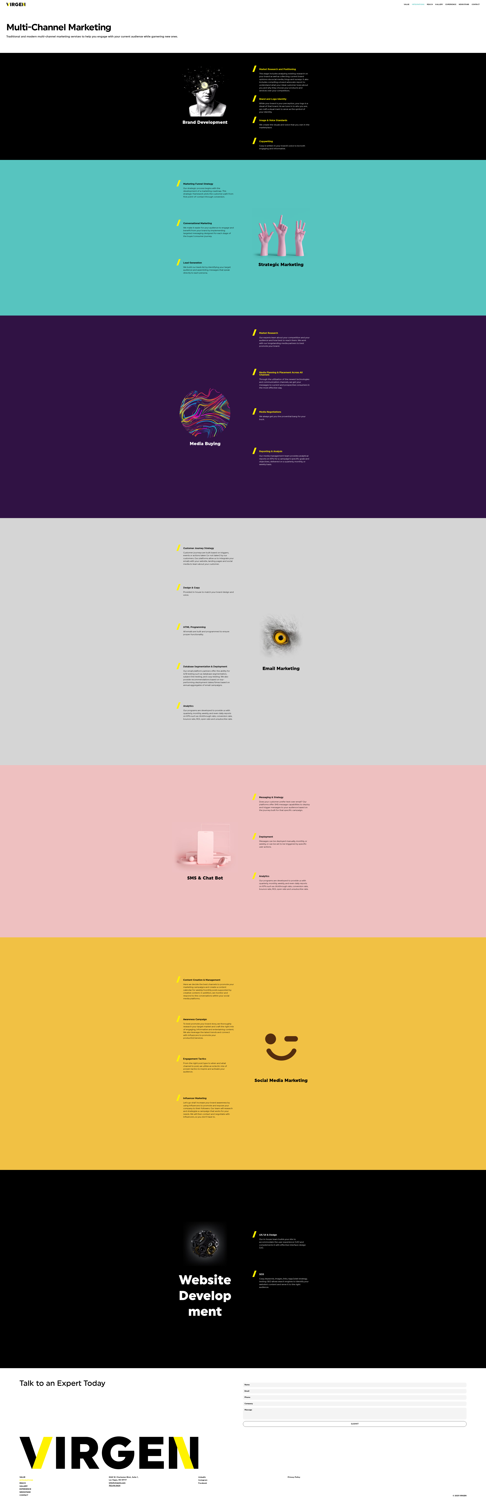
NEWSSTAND (25, 1492)
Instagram (202, 1480)
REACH (22, 1483)
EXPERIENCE (25, 1489)
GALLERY (23, 1486)
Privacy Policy (294, 1477)
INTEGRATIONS (26, 1480)
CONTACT (23, 1495)
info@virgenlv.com (117, 1483)
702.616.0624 (114, 1486)
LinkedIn (202, 1477)
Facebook (202, 1483)
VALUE (22, 1477)
